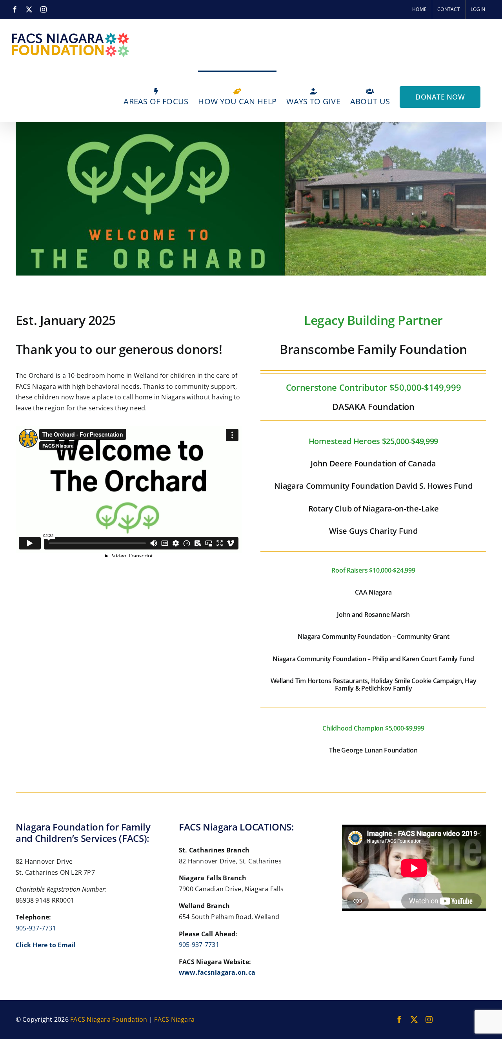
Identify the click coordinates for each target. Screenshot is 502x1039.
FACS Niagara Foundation (108, 1019)
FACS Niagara (174, 1019)
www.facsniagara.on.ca (217, 972)
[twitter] (414, 1019)
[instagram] (429, 1019)
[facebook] (399, 1019)
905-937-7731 (36, 928)
